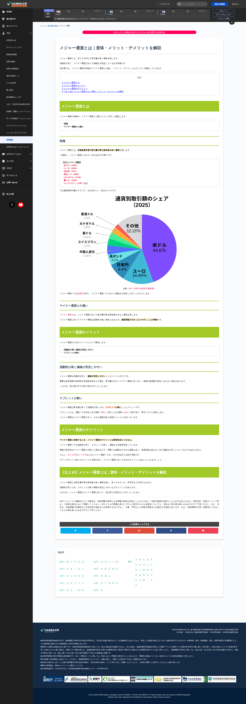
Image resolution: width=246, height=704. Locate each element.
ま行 (96, 569)
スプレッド (110, 407)
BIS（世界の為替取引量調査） (142, 288)
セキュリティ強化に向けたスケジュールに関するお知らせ (139, 32)
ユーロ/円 (82, 455)
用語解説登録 (53, 26)
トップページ (164, 4)
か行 (62, 569)
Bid (103, 412)
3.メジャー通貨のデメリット (75, 88)
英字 (130, 561)
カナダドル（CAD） (73, 177)
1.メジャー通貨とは (71, 82)
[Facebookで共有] (107, 531)
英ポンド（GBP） (72, 174)
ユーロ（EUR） (71, 168)
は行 (96, 561)
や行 (96, 576)
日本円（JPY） (71, 171)
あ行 (62, 561)
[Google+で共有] (139, 531)
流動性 (81, 293)
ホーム (43, 26)
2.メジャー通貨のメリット (74, 85)
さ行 (62, 576)
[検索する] (178, 4)
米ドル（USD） (71, 165)
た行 (62, 583)
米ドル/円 (72, 455)
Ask (126, 412)
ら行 (96, 583)
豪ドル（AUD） (71, 180)
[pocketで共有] (203, 531)
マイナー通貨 (66, 315)
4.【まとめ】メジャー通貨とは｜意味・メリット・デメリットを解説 (92, 91)
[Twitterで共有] (76, 531)
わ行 (96, 590)
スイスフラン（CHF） (74, 183)
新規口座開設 (220, 4)
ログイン (235, 4)
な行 (62, 590)
